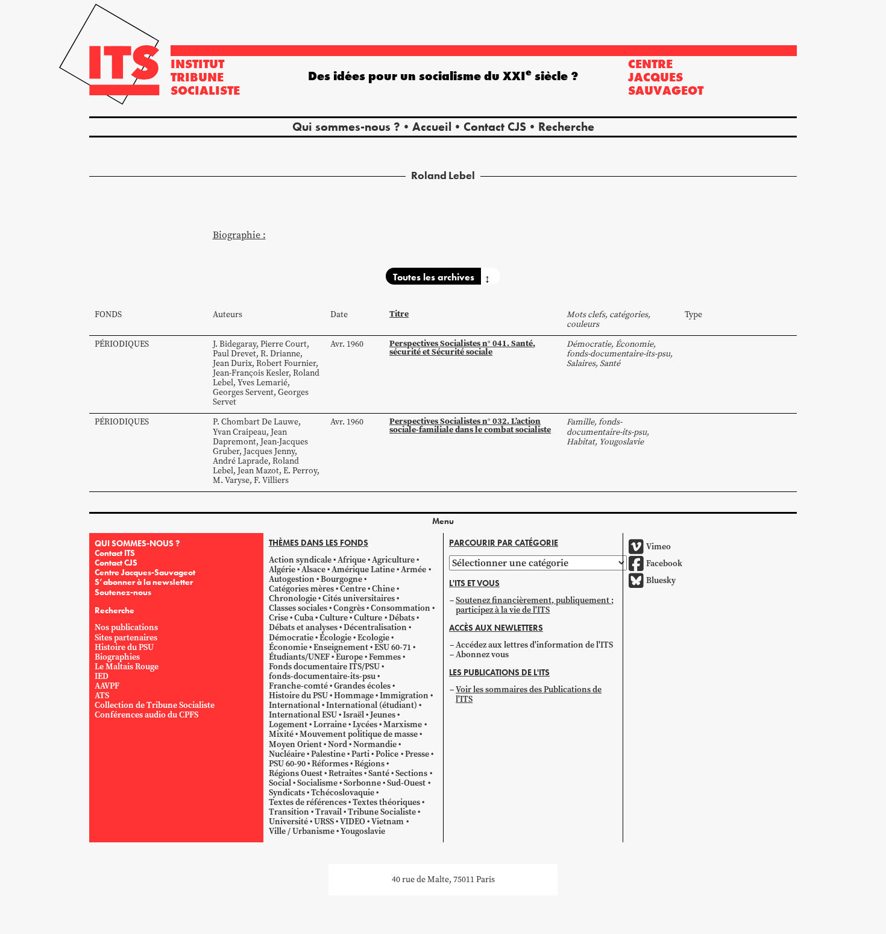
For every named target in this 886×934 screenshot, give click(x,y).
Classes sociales (298, 608)
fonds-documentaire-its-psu (322, 676)
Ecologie (373, 637)
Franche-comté (298, 686)
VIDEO (352, 822)
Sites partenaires (126, 637)
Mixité (281, 734)
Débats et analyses (303, 628)
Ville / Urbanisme (302, 832)
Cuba (303, 618)
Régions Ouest (295, 773)
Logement (288, 725)
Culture (333, 618)
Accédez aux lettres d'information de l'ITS (534, 645)
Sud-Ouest (406, 783)
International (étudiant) (371, 705)
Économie (288, 647)
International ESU (303, 715)
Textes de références (308, 802)
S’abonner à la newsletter (144, 581)
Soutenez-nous (123, 592)
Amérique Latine (363, 569)
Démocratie (291, 637)
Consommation (400, 608)
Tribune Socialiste (382, 812)
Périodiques (122, 344)
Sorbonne (362, 783)
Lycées (365, 725)
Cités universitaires (358, 598)
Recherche (566, 126)
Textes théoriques (386, 802)
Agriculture (393, 560)
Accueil (431, 126)
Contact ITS (115, 552)
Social (280, 783)
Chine (383, 589)
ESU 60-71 (392, 647)
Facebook (664, 563)
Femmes (385, 657)
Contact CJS (494, 126)
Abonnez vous (482, 654)
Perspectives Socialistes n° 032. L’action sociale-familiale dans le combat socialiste (470, 425)
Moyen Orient (295, 744)
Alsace (313, 569)
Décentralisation (375, 628)
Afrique (352, 560)
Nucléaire (287, 754)
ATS (102, 695)
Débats (402, 618)
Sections (411, 773)
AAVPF (107, 686)
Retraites (345, 773)
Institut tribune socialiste (205, 77)
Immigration (404, 695)
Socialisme (317, 783)
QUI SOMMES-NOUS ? (137, 543)
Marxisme (402, 725)
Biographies (117, 657)
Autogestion (292, 579)
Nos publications (126, 628)
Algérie (282, 569)
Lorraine (330, 725)
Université (288, 822)
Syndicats (287, 792)
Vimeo (658, 546)
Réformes (330, 763)
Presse (417, 754)
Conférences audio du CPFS (146, 715)
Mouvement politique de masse (359, 734)
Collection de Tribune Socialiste (155, 705)
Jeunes (382, 715)
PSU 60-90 (287, 763)
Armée (413, 569)
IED (101, 676)
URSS (324, 822)
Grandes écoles (362, 686)
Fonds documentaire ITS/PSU (324, 666)
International (294, 705)
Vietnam (387, 822)
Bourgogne (341, 579)
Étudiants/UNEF (299, 657)
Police (386, 754)
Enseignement (340, 647)
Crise (278, 618)
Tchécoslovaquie (342, 792)
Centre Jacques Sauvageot (665, 77)
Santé (378, 773)
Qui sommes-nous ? (346, 126)
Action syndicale (300, 560)
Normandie (375, 744)
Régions (369, 763)
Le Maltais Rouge (127, 666)
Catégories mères (301, 589)
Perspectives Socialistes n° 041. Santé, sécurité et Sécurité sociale (462, 348)
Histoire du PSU (124, 647)
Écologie (335, 637)
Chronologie (292, 598)
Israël (353, 715)
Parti (360, 754)
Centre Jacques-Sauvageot (145, 572)
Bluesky (661, 580)
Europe (349, 657)
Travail (328, 812)
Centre (353, 589)
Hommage (354, 695)
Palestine (328, 754)
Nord (337, 744)
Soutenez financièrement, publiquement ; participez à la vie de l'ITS (535, 605)
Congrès (349, 608)
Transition (289, 812)
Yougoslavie (363, 832)
